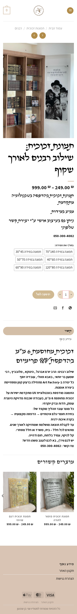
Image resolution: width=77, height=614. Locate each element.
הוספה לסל (43, 294)
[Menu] (70, 10)
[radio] (59, 252)
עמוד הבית (55, 28)
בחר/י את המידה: (64, 245)
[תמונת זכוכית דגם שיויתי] (20, 492)
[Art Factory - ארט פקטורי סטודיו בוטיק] (38, 10)
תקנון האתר (66, 570)
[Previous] (74, 504)
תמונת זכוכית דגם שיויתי (20, 518)
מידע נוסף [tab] (65, 339)
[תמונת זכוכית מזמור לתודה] (57, 492)
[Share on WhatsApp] (70, 308)
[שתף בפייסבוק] (62, 308)
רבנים (18, 28)
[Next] (3, 504)
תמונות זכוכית (35, 28)
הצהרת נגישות (65, 578)
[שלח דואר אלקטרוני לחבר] (55, 308)
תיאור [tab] (68, 331)
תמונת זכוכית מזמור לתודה (57, 518)
